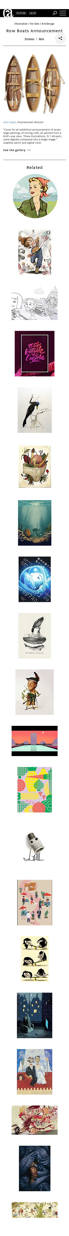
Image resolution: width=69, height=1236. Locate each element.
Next (41, 38)
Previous (29, 38)
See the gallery (14, 150)
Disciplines (21, 13)
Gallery (32, 13)
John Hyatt (9, 122)
